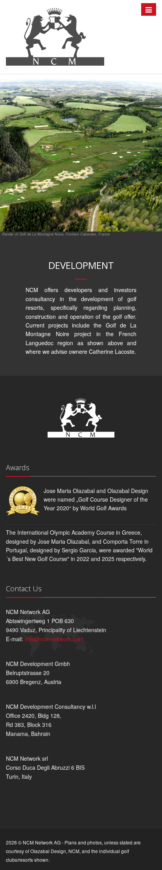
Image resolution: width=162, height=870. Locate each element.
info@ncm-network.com (54, 639)
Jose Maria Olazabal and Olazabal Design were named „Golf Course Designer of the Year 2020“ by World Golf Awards (96, 499)
